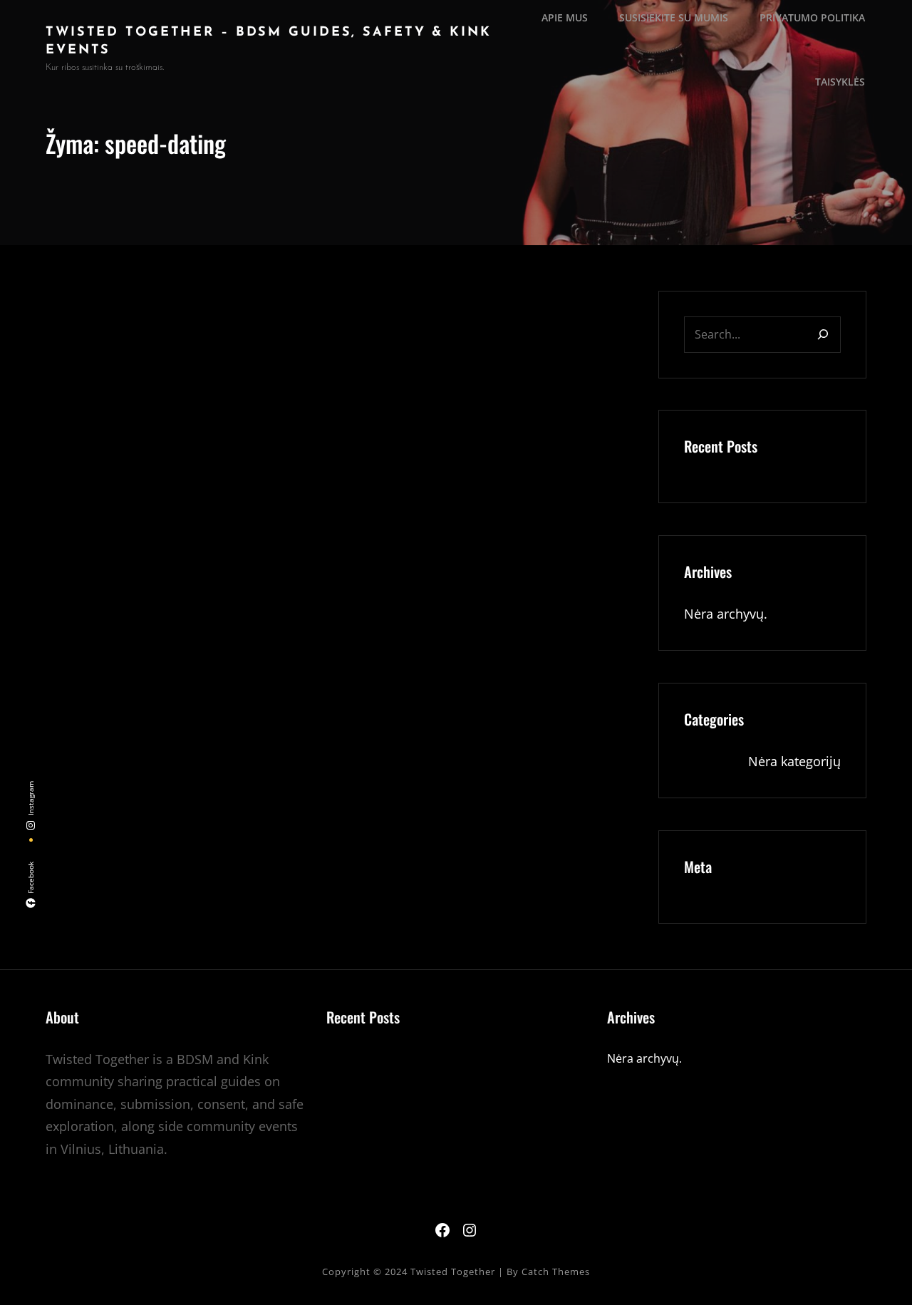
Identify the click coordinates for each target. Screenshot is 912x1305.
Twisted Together (452, 1271)
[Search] (823, 334)
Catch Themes (556, 1271)
